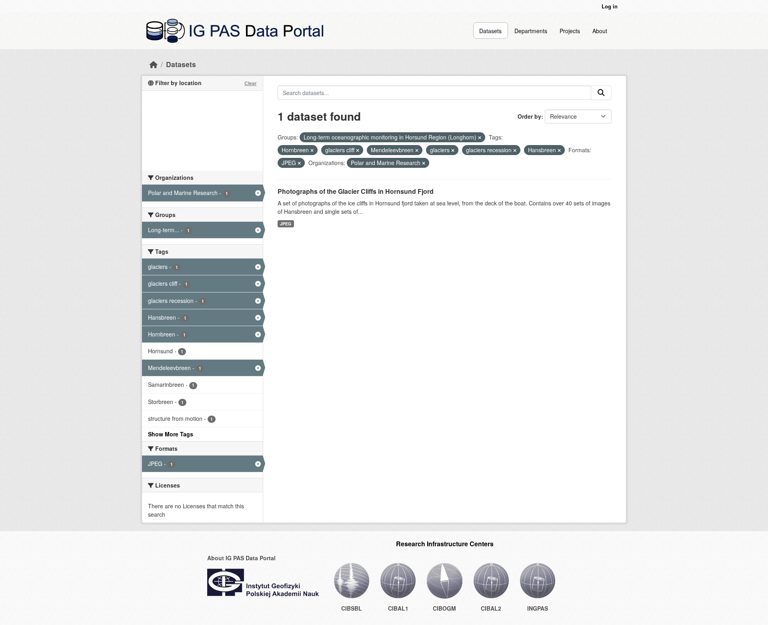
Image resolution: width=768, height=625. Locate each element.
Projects (570, 31)
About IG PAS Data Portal (241, 558)
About (599, 31)
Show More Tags (170, 434)
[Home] (154, 64)
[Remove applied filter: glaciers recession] (514, 150)
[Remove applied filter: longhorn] (479, 137)
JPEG (285, 224)
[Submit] (601, 93)
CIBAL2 (491, 608)
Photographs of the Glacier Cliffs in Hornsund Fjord (356, 191)
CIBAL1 (398, 608)
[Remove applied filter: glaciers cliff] (357, 150)
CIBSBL (351, 608)
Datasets (490, 31)
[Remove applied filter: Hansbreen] (559, 150)
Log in (610, 6)
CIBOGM (444, 608)
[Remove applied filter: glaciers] (452, 150)
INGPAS (537, 608)
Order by (529, 116)
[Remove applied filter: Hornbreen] (312, 150)
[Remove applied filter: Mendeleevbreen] (416, 150)
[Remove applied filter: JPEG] (299, 163)
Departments (530, 31)
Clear (250, 83)
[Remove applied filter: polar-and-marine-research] (423, 163)
